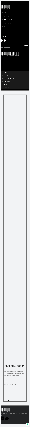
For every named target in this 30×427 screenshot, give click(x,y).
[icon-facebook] (2, 40)
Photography (7, 384)
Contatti (6, 30)
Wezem (2, 416)
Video (5, 26)
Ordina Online (8, 23)
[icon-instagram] (5, 40)
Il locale (6, 16)
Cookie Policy (7, 47)
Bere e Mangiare (8, 19)
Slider (11, 384)
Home (5, 12)
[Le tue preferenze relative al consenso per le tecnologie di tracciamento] (27, 424)
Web (15, 384)
